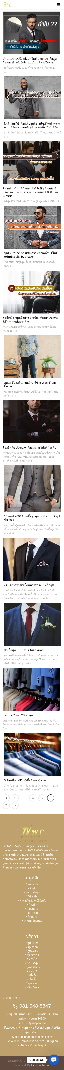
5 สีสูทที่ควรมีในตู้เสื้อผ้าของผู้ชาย (25, 780)
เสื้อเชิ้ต (33, 979)
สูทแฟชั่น (33, 951)
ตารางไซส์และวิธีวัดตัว (33, 900)
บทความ (33, 912)
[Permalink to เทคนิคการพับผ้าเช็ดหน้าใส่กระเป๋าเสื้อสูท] (31, 559)
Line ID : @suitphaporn (32, 1023)
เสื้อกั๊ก (33, 975)
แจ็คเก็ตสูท (32, 987)
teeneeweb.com (40, 1065)
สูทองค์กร (32, 942)
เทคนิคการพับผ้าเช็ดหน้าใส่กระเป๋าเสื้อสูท (28, 585)
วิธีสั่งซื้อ (33, 896)
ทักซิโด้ (33, 959)
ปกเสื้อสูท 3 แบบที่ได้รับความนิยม (24, 650)
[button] (54, 1060)
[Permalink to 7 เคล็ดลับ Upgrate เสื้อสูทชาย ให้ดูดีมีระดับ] (31, 421)
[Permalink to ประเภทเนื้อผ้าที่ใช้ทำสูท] (31, 689)
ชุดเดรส (33, 983)
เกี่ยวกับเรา (33, 908)
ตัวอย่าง (33, 904)
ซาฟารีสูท (33, 963)
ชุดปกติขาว (33, 967)
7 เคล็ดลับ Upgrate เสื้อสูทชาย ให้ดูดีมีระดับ (29, 447)
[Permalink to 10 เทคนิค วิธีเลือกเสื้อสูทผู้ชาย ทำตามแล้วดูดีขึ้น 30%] (33, 489)
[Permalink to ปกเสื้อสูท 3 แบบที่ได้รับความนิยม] (33, 624)
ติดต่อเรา (33, 916)
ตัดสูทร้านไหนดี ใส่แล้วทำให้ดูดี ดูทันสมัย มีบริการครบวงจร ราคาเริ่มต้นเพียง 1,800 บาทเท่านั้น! (30, 192)
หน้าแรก (33, 884)
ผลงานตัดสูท (33, 892)
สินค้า (33, 888)
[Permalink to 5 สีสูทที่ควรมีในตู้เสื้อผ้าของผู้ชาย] (33, 754)
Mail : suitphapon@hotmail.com (32, 1036)
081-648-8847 (34, 1006)
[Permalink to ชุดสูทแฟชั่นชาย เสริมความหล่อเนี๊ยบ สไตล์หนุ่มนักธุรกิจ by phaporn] (33, 227)
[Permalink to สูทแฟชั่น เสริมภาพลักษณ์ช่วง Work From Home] (33, 356)
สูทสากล (33, 946)
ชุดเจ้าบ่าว (33, 954)
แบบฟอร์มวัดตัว (33, 920)
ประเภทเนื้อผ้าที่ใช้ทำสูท (18, 715)
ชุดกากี (33, 971)
